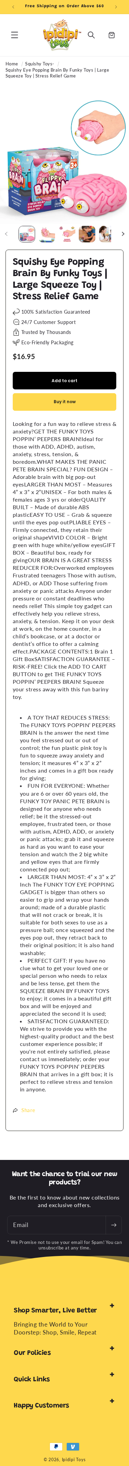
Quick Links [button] (32, 1379)
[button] (14, 35)
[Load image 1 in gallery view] (27, 234)
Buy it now (65, 402)
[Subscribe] (113, 1225)
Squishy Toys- (39, 63)
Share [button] (28, 1110)
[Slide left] (6, 234)
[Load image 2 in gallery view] (47, 234)
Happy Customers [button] (41, 1405)
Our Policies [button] (32, 1353)
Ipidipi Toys (74, 1459)
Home (12, 63)
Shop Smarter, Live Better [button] (55, 1310)
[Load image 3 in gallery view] (67, 234)
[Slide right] (123, 234)
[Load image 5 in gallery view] (107, 234)
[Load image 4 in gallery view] (87, 234)
